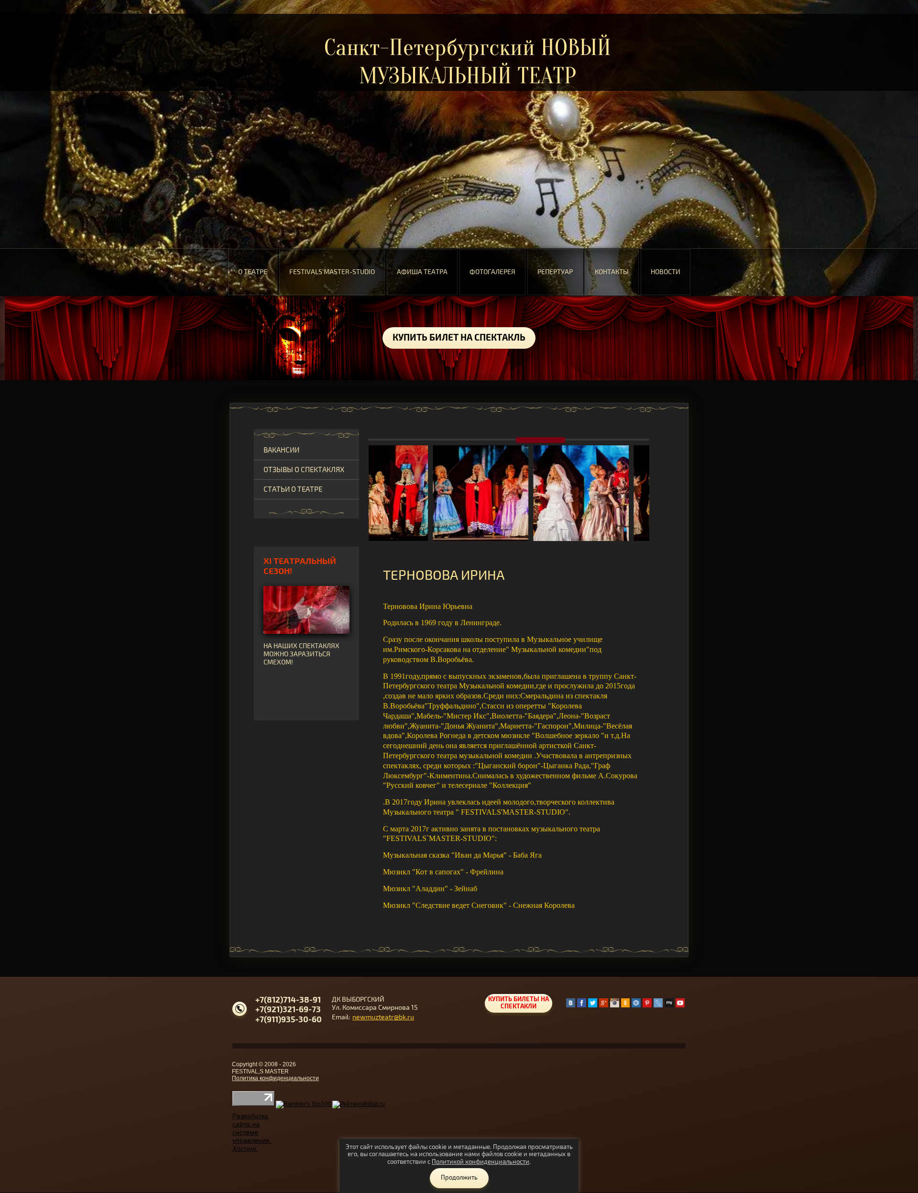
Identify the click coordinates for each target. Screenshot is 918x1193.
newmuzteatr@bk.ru (383, 1017)
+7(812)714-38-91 (288, 1000)
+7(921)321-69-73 (288, 1010)
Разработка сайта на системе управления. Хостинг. (252, 1132)
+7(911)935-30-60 (288, 1020)
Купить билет (459, 338)
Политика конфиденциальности (275, 1078)
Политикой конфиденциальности (480, 1162)
